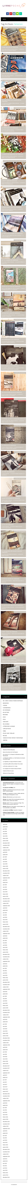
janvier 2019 (5, 1035)
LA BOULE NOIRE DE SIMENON (10, 579)
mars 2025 (5, 863)
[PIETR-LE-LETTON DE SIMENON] (13, 284)
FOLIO (4, 719)
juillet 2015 (5, 1133)
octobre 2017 (5, 1070)
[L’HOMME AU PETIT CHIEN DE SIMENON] (13, 416)
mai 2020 (5, 998)
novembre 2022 (6, 929)
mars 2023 (5, 919)
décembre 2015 (6, 1121)
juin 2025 (5, 856)
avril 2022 (5, 945)
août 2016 (5, 1103)
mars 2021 (5, 975)
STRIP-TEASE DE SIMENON (9, 631)
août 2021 (5, 963)
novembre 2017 (6, 1068)
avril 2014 (5, 1168)
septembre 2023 (6, 905)
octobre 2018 (5, 1042)
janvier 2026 (5, 840)
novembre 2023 (6, 901)
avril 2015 (5, 1140)
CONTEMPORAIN (6, 707)
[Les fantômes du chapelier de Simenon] (13, 98)
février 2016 (5, 1117)
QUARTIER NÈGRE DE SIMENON (11, 498)
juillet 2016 (5, 1105)
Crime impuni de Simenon (10, 47)
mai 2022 (5, 942)
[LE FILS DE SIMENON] (13, 522)
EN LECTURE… (6, 712)
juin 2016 (5, 1107)
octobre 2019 (5, 1014)
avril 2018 (5, 1056)
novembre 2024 (6, 873)
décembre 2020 (6, 982)
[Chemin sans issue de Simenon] (13, 205)
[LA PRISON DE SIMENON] (13, 443)
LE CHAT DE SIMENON (8, 472)
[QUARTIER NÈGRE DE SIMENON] (13, 496)
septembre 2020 (6, 989)
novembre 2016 (6, 1096)
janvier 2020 (5, 1007)
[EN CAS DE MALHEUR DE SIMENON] (13, 390)
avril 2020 (5, 1000)
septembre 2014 (6, 1156)
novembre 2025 (6, 845)
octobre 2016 (5, 1098)
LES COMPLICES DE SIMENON (10, 366)
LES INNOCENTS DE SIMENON (10, 339)
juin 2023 (5, 912)
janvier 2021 (5, 980)
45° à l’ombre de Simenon (10, 260)
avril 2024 (5, 889)
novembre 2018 (6, 1040)
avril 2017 (5, 1084)
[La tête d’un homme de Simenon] (13, 231)
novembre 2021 (6, 956)
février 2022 (5, 949)
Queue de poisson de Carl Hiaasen (10, 752)
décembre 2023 (6, 898)
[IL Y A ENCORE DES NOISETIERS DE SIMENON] (13, 549)
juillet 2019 (5, 1021)
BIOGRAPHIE (6, 703)
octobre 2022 (5, 931)
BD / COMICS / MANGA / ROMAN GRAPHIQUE (13, 700)
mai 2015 (5, 1137)
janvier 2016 (5, 1119)
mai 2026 (5, 831)
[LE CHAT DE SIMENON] (13, 469)
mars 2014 (5, 1170)
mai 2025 (5, 859)
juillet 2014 (5, 1161)
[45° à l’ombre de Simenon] (13, 258)
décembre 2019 (6, 1010)
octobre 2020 (5, 987)
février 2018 (5, 1061)
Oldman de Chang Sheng (8, 773)
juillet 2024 (5, 882)
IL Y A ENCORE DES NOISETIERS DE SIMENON (12, 551)
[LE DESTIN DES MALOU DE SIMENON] (13, 603)
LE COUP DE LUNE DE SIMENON (11, 313)
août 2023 (5, 908)
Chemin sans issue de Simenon (12, 207)
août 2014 (5, 1158)
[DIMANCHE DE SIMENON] (13, 656)
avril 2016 (5, 1112)
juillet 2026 (5, 826)
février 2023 (5, 922)
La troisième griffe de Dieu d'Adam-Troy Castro (13, 763)
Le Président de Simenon (10, 128)
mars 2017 (5, 1086)
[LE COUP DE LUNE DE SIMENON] (13, 311)
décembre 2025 (6, 843)
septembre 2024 (6, 877)
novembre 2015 (6, 1124)
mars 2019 (5, 1031)
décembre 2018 (6, 1038)
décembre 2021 (6, 954)
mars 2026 (5, 836)
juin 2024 (5, 884)
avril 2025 (5, 861)
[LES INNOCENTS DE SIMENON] (13, 337)
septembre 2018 (6, 1045)
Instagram (14, 13)
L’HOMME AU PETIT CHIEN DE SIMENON (13, 419)
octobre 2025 (5, 847)
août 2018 (5, 1047)
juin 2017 (5, 1079)
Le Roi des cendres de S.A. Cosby (10, 766)
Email (17, 13)
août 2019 (5, 1019)
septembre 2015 (6, 1128)
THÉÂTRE (5, 740)
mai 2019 (5, 1026)
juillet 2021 (5, 966)
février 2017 (5, 1089)
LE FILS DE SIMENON (8, 524)
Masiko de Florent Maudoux (9, 749)
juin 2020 (5, 996)
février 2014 (5, 1172)
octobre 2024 (5, 875)
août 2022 (5, 935)
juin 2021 (5, 968)
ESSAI (4, 717)
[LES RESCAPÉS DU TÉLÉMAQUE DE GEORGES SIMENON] (13, 682)
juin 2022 (5, 940)
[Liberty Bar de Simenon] (13, 178)
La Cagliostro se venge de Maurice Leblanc (12, 761)
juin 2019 (5, 1024)
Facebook (7, 13)
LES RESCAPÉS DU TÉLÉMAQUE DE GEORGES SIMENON (11, 685)
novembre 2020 (6, 984)
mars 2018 (5, 1059)
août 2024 (5, 880)
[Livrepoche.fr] (14, 9)
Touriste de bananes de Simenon (12, 154)
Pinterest (10, 13)
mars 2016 (5, 1114)
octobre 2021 (5, 959)
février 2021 (5, 977)
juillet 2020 (5, 993)
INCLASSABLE (6, 724)
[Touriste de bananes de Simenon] (13, 152)
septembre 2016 (6, 1100)
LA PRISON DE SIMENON (9, 445)
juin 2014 (5, 1163)
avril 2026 (5, 833)
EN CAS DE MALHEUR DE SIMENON (12, 392)
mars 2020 (5, 1003)
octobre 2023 (5, 903)
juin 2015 (5, 1135)
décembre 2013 (6, 1177)
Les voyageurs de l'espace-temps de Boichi (12, 768)
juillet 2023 (5, 910)
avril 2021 (5, 973)
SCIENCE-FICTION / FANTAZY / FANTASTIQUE (13, 737)
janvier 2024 (5, 896)
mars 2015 (5, 1142)
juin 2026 (5, 829)
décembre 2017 (6, 1065)
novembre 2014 (6, 1151)
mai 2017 (5, 1082)
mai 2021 (5, 970)
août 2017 (5, 1075)
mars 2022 (5, 947)
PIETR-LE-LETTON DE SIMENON (11, 286)
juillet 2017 (5, 1077)
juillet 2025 (5, 854)
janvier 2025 (5, 868)
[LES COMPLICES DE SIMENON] (13, 363)
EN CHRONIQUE (6, 710)
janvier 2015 (5, 1147)
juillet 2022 (5, 938)
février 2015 (5, 1144)
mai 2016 (5, 1110)
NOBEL (4, 731)
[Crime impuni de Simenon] (13, 45)
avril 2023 (5, 917)
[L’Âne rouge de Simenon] (13, 71)
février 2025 (5, 866)
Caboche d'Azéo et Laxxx (8, 770)
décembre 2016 (6, 1093)
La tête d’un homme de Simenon (12, 233)
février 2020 (5, 1005)
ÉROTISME (5, 714)
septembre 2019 (6, 1017)
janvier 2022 (5, 952)
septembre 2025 (6, 850)
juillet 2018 (5, 1049)
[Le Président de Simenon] (13, 125)
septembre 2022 (6, 933)
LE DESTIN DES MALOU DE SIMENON (12, 605)
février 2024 (5, 894)
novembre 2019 (6, 1012)
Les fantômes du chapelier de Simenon (11, 100)
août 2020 (5, 991)
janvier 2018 (5, 1063)
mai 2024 (5, 887)
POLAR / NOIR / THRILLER (20, 27)
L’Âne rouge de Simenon (9, 73)
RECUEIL (5, 735)
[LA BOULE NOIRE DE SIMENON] (13, 576)
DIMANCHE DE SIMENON (9, 658)
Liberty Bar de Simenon (9, 181)
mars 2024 (5, 891)
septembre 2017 (6, 1072)
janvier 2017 (5, 1091)
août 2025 (5, 852)
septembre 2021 (6, 961)
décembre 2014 (6, 1149)
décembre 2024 (6, 870)
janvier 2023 (5, 924)
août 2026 (5, 824)
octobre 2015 (5, 1126)
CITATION (5, 705)
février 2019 (5, 1033)
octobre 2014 (5, 1154)
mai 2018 (5, 1054)
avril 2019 (5, 1028)
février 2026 (5, 838)
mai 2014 (5, 1165)
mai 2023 (5, 915)
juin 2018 (5, 1052)
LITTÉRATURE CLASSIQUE (9, 27)
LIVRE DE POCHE (7, 728)
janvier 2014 (5, 1175)
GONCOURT (5, 721)
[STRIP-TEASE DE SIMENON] (13, 629)
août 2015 (5, 1130)
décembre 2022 (6, 926)
